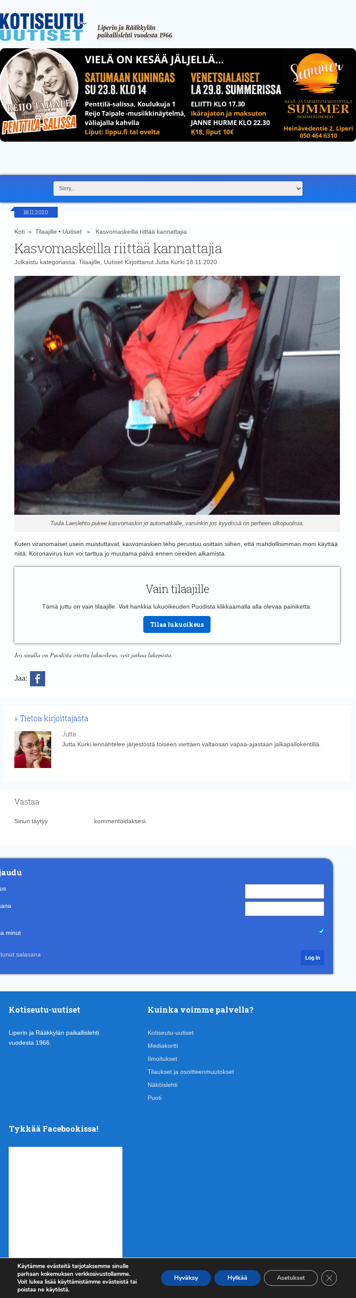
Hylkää (237, 1278)
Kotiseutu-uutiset (171, 1032)
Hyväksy (186, 1278)
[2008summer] (178, 143)
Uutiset (72, 231)
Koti (19, 231)
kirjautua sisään (70, 821)
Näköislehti (163, 1084)
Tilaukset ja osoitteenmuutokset (191, 1071)
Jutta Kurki (170, 261)
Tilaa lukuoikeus (177, 624)
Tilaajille (46, 231)
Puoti (155, 1097)
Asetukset (291, 1278)
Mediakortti (163, 1045)
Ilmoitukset (162, 1058)
